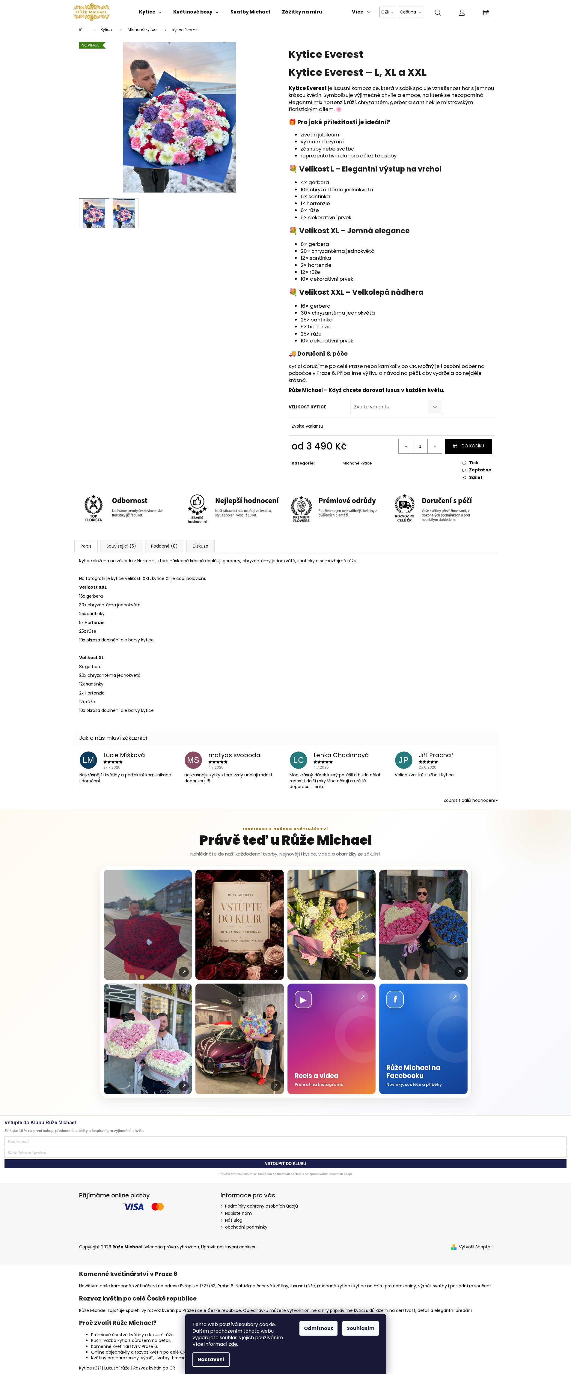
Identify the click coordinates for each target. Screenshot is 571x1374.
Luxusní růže (117, 1368)
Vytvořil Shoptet (475, 1247)
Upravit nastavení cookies (228, 1247)
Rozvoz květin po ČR (154, 1368)
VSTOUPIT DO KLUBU (285, 1163)
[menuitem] (150, 12)
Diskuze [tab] (200, 546)
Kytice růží (90, 1368)
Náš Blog (233, 1220)
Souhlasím (360, 1328)
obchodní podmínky (246, 1227)
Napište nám (238, 1213)
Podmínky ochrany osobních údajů (261, 1206)
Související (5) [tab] (121, 546)
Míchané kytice (357, 463)
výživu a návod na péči (391, 373)
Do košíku (473, 446)
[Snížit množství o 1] (406, 446)
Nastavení (211, 1359)
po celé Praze (346, 366)
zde (233, 1344)
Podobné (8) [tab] (164, 546)
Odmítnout (318, 1328)
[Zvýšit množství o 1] (434, 446)
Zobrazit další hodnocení (469, 800)
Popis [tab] (86, 546)
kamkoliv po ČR (397, 366)
